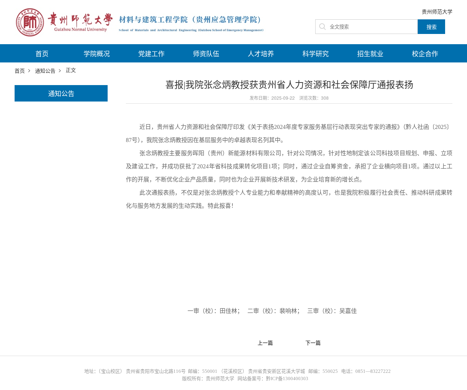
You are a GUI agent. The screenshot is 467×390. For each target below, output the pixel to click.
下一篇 (313, 343)
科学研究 (315, 53)
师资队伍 (206, 53)
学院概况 (97, 53)
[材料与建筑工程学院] (142, 21)
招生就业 (370, 53)
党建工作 (151, 53)
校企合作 (425, 53)
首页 (42, 53)
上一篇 (265, 343)
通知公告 (45, 70)
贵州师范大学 (437, 11)
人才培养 (261, 53)
